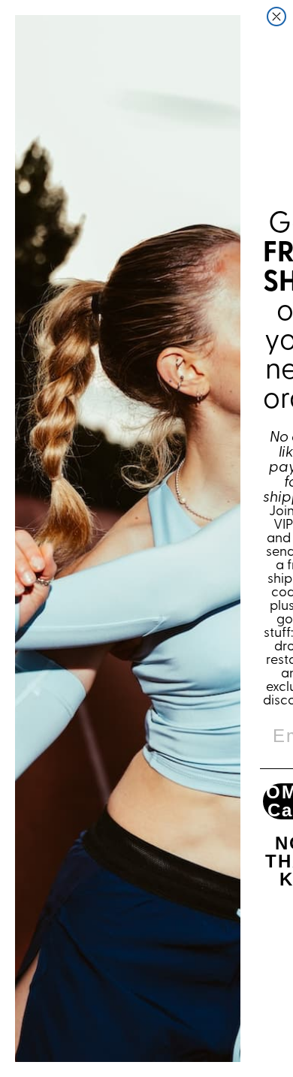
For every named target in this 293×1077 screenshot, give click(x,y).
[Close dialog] (276, 17)
